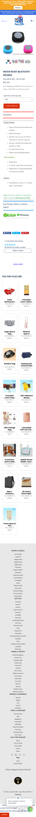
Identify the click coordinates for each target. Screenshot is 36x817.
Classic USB (18, 665)
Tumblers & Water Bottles (18, 644)
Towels (18, 583)
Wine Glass (18, 649)
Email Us (18, 8)
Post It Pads (18, 735)
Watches (18, 686)
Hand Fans (18, 612)
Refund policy (18, 596)
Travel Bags (18, 580)
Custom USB (18, 663)
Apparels (18, 697)
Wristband (18, 708)
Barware (18, 604)
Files (18, 716)
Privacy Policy (18, 746)
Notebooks (18, 724)
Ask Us (18, 741)
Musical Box (18, 633)
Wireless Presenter (18, 692)
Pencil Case (18, 729)
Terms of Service (18, 593)
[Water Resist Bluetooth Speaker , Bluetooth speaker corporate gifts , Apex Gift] (8, 62)
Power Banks (18, 676)
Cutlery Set (18, 557)
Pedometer (18, 572)
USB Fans (18, 684)
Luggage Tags (18, 564)
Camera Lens (18, 658)
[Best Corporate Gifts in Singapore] (18, 787)
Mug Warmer (18, 631)
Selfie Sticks (18, 678)
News (18, 761)
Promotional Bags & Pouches (18, 636)
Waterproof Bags (18, 591)
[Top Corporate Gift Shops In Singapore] (18, 770)
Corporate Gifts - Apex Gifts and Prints (20, 792)
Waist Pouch (18, 588)
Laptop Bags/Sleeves (18, 620)
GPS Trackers (18, 671)
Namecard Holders (18, 727)
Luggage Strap (18, 562)
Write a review (18, 251)
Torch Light (18, 681)
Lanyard (18, 705)
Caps (18, 703)
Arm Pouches (18, 554)
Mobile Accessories (18, 673)
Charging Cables (18, 660)
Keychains (18, 618)
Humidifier (18, 615)
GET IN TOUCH (18, 743)
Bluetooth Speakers (18, 655)
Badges (18, 700)
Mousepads (18, 722)
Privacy (18, 748)
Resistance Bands (18, 575)
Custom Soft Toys (18, 610)
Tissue (18, 641)
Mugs (18, 628)
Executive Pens (18, 714)
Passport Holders (18, 570)
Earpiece (18, 668)
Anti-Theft (18, 602)
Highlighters (18, 719)
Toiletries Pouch (18, 585)
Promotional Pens (18, 732)
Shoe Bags (18, 567)
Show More (18, 264)
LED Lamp (18, 623)
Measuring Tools (18, 625)
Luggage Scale (18, 559)
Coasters (18, 607)
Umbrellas (18, 646)
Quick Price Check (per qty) (12, 96)
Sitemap (18, 795)
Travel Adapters (18, 578)
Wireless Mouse (18, 689)
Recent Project (18, 763)
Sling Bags (18, 639)
